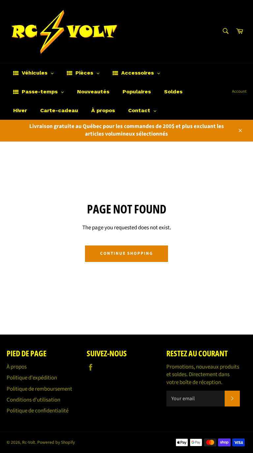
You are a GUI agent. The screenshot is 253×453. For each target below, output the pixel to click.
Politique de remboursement (39, 389)
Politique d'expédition (32, 378)
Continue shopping (126, 253)
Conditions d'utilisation (33, 400)
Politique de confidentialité (38, 411)
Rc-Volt (28, 442)
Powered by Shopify (56, 442)
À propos (17, 367)
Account (239, 91)
